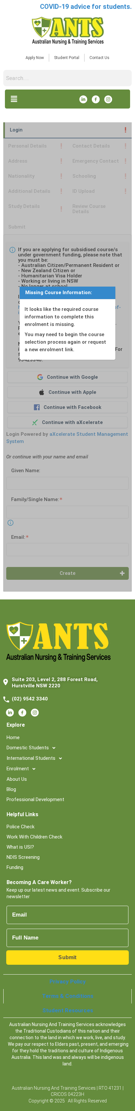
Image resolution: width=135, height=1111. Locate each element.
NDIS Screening (23, 857)
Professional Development (35, 799)
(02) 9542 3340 (30, 699)
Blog (11, 789)
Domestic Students (28, 748)
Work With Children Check (34, 837)
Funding (15, 867)
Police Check (20, 827)
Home (13, 737)
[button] (13, 99)
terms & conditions (67, 996)
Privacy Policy (67, 981)
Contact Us (99, 57)
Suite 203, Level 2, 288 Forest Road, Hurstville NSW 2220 (55, 683)
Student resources (67, 1010)
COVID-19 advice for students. (86, 6)
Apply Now (35, 57)
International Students (31, 758)
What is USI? (20, 847)
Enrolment (18, 769)
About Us (17, 779)
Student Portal (66, 57)
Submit (67, 957)
